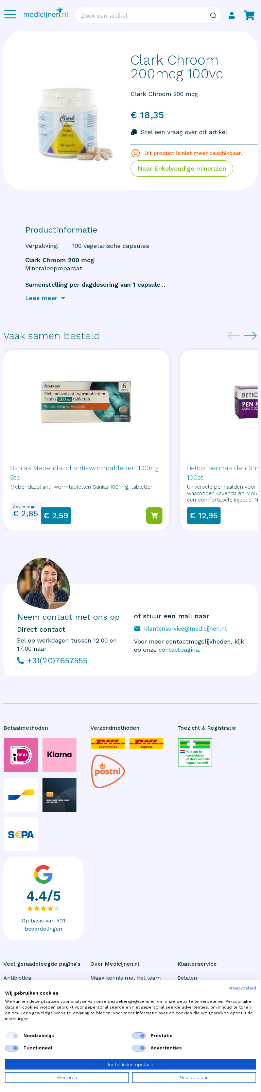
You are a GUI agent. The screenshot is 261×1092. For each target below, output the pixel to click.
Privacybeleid (242, 988)
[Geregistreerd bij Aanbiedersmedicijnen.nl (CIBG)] (195, 752)
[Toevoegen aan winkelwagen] (154, 515)
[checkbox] (12, 1035)
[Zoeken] (213, 15)
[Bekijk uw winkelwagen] (249, 15)
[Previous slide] (234, 336)
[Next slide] (250, 336)
